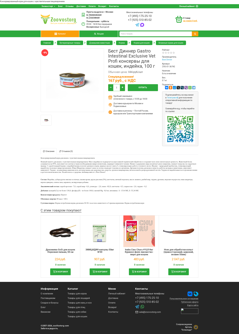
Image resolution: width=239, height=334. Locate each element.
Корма (122, 43)
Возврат (102, 6)
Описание (49, 151)
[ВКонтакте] (166, 87)
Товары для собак (77, 312)
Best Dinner (167, 60)
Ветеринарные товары (70, 43)
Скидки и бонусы (50, 302)
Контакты (114, 6)
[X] (178, 87)
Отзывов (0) (67, 151)
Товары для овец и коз (80, 302)
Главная (47, 43)
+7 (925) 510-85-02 (140, 19)
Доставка (81, 6)
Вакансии (45, 312)
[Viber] (186, 87)
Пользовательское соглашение (184, 299)
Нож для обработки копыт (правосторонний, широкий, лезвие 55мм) (178, 252)
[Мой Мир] (174, 87)
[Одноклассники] (170, 87)
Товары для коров (77, 293)
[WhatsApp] (190, 87)
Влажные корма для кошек (171, 43)
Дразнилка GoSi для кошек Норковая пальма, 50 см (60, 250)
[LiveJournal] (182, 87)
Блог (60, 6)
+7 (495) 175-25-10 (140, 16)
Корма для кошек (142, 43)
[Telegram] (193, 87)
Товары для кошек (77, 316)
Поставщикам (48, 298)
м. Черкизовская (94, 15)
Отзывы (70, 6)
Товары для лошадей (79, 298)
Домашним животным (99, 43)
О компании (47, 293)
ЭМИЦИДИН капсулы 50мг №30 (100, 250)
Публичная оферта (189, 302)
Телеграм (171, 97)
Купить (143, 87)
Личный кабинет (187, 6)
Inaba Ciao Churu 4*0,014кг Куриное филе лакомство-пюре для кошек (139, 252)
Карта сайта (192, 305)
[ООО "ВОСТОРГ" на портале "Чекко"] (189, 311)
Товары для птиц (76, 307)
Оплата (92, 6)
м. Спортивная (93, 17)
